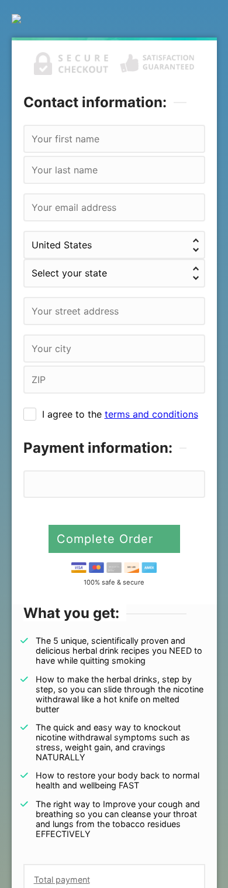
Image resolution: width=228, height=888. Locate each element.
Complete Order (107, 539)
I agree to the (120, 414)
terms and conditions (151, 414)
